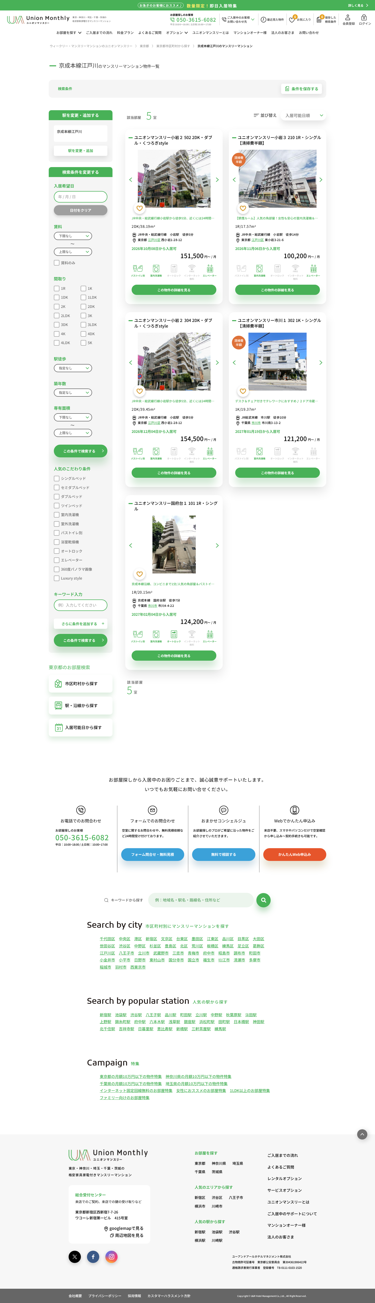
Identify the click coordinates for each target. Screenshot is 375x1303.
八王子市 (126, 953)
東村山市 (157, 959)
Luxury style (71, 578)
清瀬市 (239, 959)
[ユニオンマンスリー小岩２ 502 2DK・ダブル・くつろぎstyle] (174, 180)
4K (63, 333)
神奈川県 (219, 1163)
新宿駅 (105, 1014)
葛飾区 (258, 945)
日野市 (140, 959)
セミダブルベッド (75, 487)
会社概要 (75, 1295)
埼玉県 (237, 1163)
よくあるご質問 (149, 32)
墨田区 (197, 938)
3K (90, 315)
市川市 (256, 422)
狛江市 (224, 959)
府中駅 (140, 1021)
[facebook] (93, 1257)
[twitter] (75, 1257)
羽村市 (121, 967)
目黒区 (243, 938)
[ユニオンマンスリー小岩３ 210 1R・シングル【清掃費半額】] (277, 180)
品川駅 (170, 1014)
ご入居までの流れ (99, 32)
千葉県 (200, 1171)
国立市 (193, 959)
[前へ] (130, 179)
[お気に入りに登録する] (139, 208)
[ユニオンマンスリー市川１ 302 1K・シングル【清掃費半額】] (277, 363)
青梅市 (193, 953)
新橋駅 (182, 1028)
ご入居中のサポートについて (286, 1213)
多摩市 (254, 959)
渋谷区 (124, 945)
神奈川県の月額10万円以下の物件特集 (198, 1076)
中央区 (124, 938)
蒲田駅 (251, 1014)
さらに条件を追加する (79, 623)
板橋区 (212, 945)
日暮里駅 (145, 1028)
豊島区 (170, 945)
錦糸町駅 (122, 1021)
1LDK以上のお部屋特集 (250, 1090)
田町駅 (224, 1021)
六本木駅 (157, 1021)
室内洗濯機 (70, 514)
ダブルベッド (71, 496)
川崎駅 (217, 1240)
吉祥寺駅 (126, 1028)
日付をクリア (80, 210)
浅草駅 (174, 1021)
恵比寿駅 (164, 1028)
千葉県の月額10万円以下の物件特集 (131, 1083)
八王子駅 (153, 1014)
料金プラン (125, 32)
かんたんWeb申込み (294, 854)
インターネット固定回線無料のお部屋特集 (136, 1090)
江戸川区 (154, 239)
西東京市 (138, 967)
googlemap (126, 1228)
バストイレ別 (71, 532)
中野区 (140, 945)
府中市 (209, 953)
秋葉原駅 (233, 1014)
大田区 (258, 938)
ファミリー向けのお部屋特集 (124, 1097)
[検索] (263, 900)
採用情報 (134, 1295)
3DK (64, 324)
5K (90, 342)
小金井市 (107, 959)
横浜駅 (200, 1240)
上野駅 (105, 1021)
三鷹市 (178, 953)
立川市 (143, 953)
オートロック (71, 551)
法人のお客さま (282, 32)
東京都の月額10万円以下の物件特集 (131, 1076)
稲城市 (105, 967)
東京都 (200, 1163)
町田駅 (186, 1014)
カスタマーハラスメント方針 (169, 1295)
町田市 (254, 953)
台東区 (182, 938)
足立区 (243, 945)
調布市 (239, 953)
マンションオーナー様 (250, 32)
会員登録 (349, 23)
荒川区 (197, 945)
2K (63, 306)
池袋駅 (121, 1014)
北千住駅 (107, 1028)
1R (63, 288)
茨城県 (217, 1171)
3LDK (92, 324)
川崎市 (217, 1206)
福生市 (209, 959)
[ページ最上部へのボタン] (362, 1134)
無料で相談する (223, 854)
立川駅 (201, 1014)
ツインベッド (71, 505)
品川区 (228, 938)
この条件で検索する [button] (79, 451)
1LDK (92, 297)
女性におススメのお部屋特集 (201, 1090)
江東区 (212, 938)
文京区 (166, 938)
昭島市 (224, 953)
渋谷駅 (136, 1014)
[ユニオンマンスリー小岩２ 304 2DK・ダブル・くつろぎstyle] (174, 363)
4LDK (65, 342)
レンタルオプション (284, 1178)
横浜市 (200, 1206)
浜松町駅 (207, 1021)
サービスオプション (284, 1190)
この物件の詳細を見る (174, 289)
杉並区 (155, 945)
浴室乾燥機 (70, 541)
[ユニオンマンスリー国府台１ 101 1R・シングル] (174, 546)
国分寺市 (176, 959)
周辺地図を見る (129, 1235)
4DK (91, 333)
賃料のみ (68, 262)
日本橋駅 (241, 1021)
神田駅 (258, 1021)
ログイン (365, 23)
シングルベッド (73, 478)
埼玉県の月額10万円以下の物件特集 (197, 1083)
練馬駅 (220, 1028)
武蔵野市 (161, 953)
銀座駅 (189, 1021)
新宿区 (151, 938)
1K (90, 288)
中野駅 (216, 1014)
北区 (184, 945)
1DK (64, 297)
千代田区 (107, 938)
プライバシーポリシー (104, 1295)
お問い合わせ (309, 32)
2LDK (65, 315)
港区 (138, 938)
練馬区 (228, 945)
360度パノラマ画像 (76, 569)
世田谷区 (107, 945)
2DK (91, 306)
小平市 (124, 959)
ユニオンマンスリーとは (210, 32)
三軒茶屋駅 (201, 1028)
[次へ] (217, 179)
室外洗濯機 (70, 523)
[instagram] (111, 1257)
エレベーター (71, 559)
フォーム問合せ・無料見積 (152, 854)
